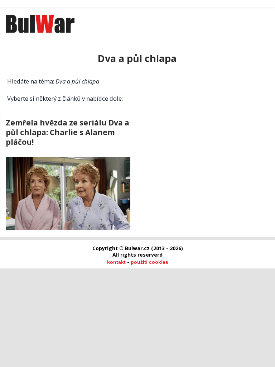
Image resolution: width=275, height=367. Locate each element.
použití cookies (149, 262)
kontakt (116, 262)
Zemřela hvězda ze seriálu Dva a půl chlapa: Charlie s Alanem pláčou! (67, 132)
